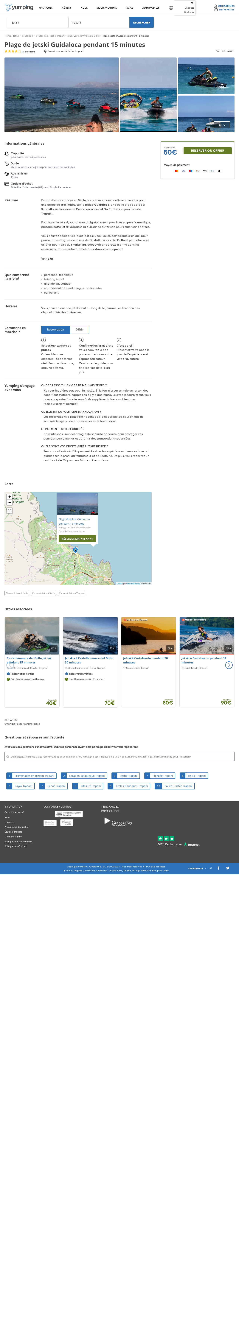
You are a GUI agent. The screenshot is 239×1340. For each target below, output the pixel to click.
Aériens (66, 7)
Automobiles (150, 7)
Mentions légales (13, 836)
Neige (84, 7)
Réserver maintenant (77, 538)
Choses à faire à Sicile (43, 593)
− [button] (9, 502)
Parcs (129, 7)
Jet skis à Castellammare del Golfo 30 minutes (89, 660)
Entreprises (226, 9)
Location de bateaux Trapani (87, 775)
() (28, 52)
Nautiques (45, 7)
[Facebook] (218, 869)
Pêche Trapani (129, 775)
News (7, 817)
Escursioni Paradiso (28, 724)
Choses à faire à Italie (17, 593)
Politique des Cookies (15, 846)
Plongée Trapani (163, 775)
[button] (229, 665)
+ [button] (9, 496)
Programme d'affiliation (16, 826)
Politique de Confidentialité (18, 841)
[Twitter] (228, 869)
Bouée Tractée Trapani (178, 786)
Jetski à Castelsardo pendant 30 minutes (203, 660)
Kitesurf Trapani (91, 786)
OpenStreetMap (133, 583)
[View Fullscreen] (9, 510)
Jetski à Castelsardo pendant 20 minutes (145, 660)
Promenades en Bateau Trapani (34, 775)
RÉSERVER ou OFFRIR (207, 150)
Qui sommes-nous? (14, 812)
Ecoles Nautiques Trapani (132, 786)
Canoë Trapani (56, 786)
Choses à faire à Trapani (71, 593)
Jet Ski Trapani (197, 775)
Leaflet (120, 583)
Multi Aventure (106, 7)
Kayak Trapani (23, 786)
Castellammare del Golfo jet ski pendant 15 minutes (29, 660)
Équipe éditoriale (13, 831)
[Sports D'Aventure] (19, 7)
